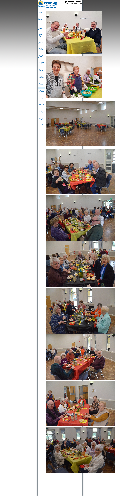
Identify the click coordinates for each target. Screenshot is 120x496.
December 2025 (41, 30)
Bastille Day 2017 (41, 120)
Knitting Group (41, 49)
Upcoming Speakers (41, 27)
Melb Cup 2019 (41, 110)
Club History (40, 17)
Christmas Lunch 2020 (42, 103)
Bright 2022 (40, 96)
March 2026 (40, 34)
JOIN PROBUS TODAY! (73, 2)
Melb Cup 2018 (41, 117)
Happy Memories (41, 70)
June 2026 (40, 37)
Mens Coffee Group (41, 51)
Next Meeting (40, 12)
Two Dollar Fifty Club (41, 55)
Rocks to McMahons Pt (42, 62)
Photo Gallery (40, 57)
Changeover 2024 (41, 68)
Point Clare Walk (41, 82)
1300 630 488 (70, 3)
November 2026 (41, 42)
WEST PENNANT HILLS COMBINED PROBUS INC (44, 5)
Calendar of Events (40, 29)
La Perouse (40, 76)
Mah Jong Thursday (41, 54)
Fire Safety (39, 18)
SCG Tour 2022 (41, 90)
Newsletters (40, 13)
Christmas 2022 (41, 85)
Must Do (40, 11)
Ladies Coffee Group (41, 50)
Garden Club (40, 48)
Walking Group (41, 56)
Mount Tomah (40, 63)
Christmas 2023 (41, 69)
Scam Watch (40, 19)
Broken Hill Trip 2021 (41, 99)
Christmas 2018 (41, 118)
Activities (39, 43)
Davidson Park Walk (41, 77)
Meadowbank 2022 (41, 97)
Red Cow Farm (41, 61)
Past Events (39, 20)
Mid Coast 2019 (41, 113)
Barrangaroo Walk (41, 89)
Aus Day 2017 (40, 119)
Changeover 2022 (41, 98)
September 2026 (41, 41)
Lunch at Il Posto (41, 75)
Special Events (41, 106)
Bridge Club (40, 44)
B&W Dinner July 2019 (42, 111)
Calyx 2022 (40, 92)
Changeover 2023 (41, 84)
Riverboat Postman (41, 91)
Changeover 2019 (41, 112)
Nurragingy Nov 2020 (41, 104)
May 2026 (40, 36)
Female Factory (41, 64)
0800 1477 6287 (78, 3)
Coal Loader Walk (41, 71)
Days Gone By (40, 105)
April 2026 (40, 35)
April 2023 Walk (41, 83)
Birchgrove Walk (41, 58)
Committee (40, 10)
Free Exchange (41, 47)
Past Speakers (41, 28)
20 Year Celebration (41, 78)
